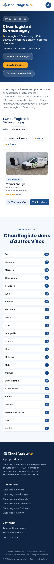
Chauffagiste (21, 5)
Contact (44, 554)
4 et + (40, 138)
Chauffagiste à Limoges (15, 494)
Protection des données (17, 554)
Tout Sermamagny (20, 56)
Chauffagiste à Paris (13, 489)
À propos (34, 554)
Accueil (6, 48)
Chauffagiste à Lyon (13, 512)
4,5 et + (12, 144)
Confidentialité (38, 551)
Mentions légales (16, 551)
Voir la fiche (38, 202)
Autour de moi (16, 65)
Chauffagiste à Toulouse (16, 508)
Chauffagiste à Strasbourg (17, 503)
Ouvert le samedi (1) (20, 73)
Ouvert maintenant (18, 138)
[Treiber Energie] (27, 163)
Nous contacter (11, 537)
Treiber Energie (15, 184)
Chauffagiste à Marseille (15, 499)
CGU (28, 551)
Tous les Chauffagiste (14, 528)
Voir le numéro (18, 202)
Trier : (6, 129)
